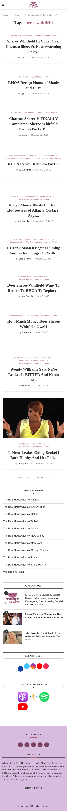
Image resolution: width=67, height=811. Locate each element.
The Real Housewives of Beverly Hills (24, 507)
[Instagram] (33, 744)
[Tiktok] (40, 744)
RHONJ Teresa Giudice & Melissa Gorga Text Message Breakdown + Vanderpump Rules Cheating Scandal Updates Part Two (44, 600)
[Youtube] (23, 704)
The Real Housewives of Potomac (22, 557)
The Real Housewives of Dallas (20, 514)
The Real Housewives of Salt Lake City (24, 564)
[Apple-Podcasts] (23, 694)
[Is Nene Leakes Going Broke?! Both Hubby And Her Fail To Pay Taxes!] (33, 418)
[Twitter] (26, 744)
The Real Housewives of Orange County (25, 550)
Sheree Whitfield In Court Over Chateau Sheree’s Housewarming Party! (33, 46)
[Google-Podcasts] (33, 694)
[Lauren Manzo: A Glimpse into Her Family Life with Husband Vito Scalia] (12, 619)
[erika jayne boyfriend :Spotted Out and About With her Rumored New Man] (12, 637)
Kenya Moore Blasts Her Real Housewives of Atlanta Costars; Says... (33, 210)
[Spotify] (44, 694)
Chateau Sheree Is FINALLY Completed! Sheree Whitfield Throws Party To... (33, 124)
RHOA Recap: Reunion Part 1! (33, 164)
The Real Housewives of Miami (20, 528)
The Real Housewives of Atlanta (21, 499)
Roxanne (26, 332)
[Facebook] (20, 744)
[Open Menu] (3, 4)
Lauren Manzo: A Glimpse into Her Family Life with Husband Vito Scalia (44, 616)
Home (5, 15)
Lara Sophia (25, 169)
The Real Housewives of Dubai (20, 521)
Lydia (23, 57)
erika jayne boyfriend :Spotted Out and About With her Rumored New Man (42, 636)
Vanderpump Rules (13, 571)
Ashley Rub (23, 463)
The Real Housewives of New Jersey (23, 535)
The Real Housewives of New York (22, 543)
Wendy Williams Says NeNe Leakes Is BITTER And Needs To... (33, 374)
